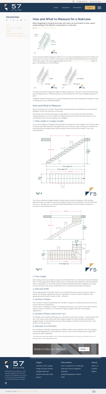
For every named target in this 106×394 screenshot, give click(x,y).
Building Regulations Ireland (14, 33)
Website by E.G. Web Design (28, 391)
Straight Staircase (42, 371)
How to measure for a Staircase (15, 36)
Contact (94, 369)
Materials (8, 31)
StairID (90, 8)
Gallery (94, 371)
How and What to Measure (46, 28)
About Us (95, 366)
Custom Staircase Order (44, 374)
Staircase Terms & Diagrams (14, 28)
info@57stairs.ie (82, 1)
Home (56, 7)
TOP (94, 391)
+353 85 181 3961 (95, 1)
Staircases (65, 7)
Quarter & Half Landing (44, 366)
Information (77, 7)
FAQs (8, 25)
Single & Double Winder (44, 369)
